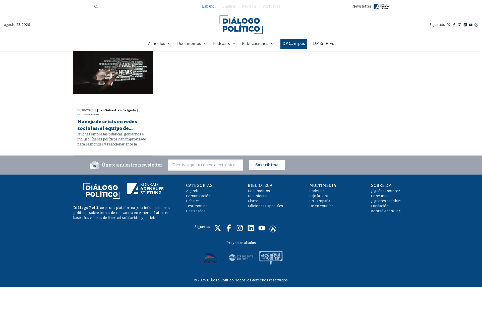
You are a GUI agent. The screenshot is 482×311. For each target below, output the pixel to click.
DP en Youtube (321, 206)
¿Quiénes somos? (385, 191)
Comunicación (198, 196)
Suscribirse (267, 165)
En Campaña (319, 201)
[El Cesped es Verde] (271, 258)
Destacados (195, 211)
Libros (253, 201)
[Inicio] (241, 25)
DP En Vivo (323, 43)
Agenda (192, 191)
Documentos (259, 191)
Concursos (380, 196)
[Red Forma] (211, 258)
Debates (193, 201)
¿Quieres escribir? (386, 201)
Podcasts (317, 191)
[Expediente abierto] (241, 258)
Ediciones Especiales (265, 206)
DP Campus (293, 43)
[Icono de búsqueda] (96, 6)
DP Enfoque (257, 196)
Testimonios (196, 206)
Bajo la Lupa (319, 196)
